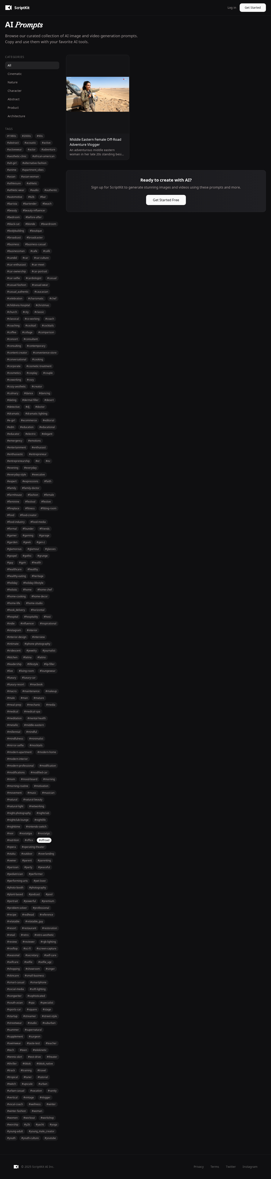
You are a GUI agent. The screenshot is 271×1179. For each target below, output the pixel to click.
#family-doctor (30, 488)
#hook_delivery (16, 610)
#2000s (26, 136)
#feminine (13, 501)
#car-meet (38, 264)
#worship (12, 1124)
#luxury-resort (15, 684)
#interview (38, 637)
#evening (12, 468)
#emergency (14, 440)
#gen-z (41, 542)
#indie (11, 623)
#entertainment (16, 447)
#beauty (12, 210)
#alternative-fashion (34, 163)
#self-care (50, 955)
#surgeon (34, 1036)
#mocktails (36, 745)
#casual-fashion (16, 285)
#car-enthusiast (16, 264)
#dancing (44, 393)
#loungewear (47, 671)
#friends (45, 528)
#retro (25, 935)
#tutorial (43, 1077)
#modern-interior (17, 759)
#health (36, 562)
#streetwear (14, 1023)
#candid (12, 258)
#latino (41, 657)
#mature (39, 698)
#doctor (40, 407)
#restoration (49, 928)
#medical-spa (32, 711)
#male (11, 698)
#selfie (28, 962)
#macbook (36, 684)
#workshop (47, 1118)
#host (47, 616)
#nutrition (13, 840)
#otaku (11, 853)
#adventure (48, 149)
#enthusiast (39, 447)
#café (46, 251)
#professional (41, 908)
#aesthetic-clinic (16, 156)
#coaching (13, 325)
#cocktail (30, 325)
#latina (27, 657)
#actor (32, 149)
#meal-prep (14, 705)
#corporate (14, 366)
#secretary (31, 955)
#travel (41, 1070)
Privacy (199, 1167)
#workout (29, 1118)
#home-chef (44, 589)
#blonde (30, 224)
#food (10, 515)
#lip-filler (49, 664)
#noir (10, 833)
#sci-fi (27, 948)
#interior (32, 630)
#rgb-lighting (48, 941)
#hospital (12, 616)
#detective (13, 407)
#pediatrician (15, 874)
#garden (12, 542)
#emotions (34, 440)
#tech (10, 1050)
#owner (11, 860)
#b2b (31, 197)
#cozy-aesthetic (16, 386)
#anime (11, 170)
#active (46, 143)
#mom (11, 779)
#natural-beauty (32, 799)
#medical (12, 711)
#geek (27, 542)
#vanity (52, 1090)
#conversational (16, 359)
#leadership (14, 664)
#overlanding (46, 853)
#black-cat (13, 224)
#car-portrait (39, 271)
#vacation (36, 1090)
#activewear (14, 149)
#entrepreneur (38, 454)
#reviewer (29, 941)
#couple (48, 373)
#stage (47, 1009)
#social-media (15, 989)
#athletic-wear (15, 190)
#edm (10, 427)
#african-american (43, 156)
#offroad (44, 840)
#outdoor (26, 853)
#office (29, 840)
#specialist (46, 1002)
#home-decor (40, 596)
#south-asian (15, 1002)
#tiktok (27, 1063)
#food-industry (16, 522)
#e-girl (11, 420)
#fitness (30, 508)
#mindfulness (15, 738)
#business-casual (35, 244)
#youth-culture (30, 1138)
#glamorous (14, 549)
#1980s (11, 136)
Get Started (253, 8)
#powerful (30, 901)
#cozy (30, 380)
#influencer (27, 623)
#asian (11, 176)
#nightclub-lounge (18, 820)
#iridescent (14, 650)
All (9, 65)
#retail (11, 935)
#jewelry (31, 650)
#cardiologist (33, 278)
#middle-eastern (34, 725)
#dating (11, 400)
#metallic (12, 725)
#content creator (17, 352)
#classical (13, 319)
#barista (12, 203)
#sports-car (14, 1009)
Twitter (231, 1167)
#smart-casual (15, 982)
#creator (37, 386)
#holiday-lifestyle (33, 583)
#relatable (13, 921)
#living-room (26, 671)
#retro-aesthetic (44, 935)
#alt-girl (12, 163)
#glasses (50, 549)
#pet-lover (40, 881)
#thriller (12, 1063)
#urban (43, 1084)
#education (26, 427)
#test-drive (34, 1057)
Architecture (16, 116)
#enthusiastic (15, 454)
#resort (11, 928)
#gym (22, 562)
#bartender (30, 203)
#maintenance (31, 691)
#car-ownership (16, 271)
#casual (52, 278)
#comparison (46, 332)
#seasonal (13, 955)
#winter (51, 1104)
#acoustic (30, 143)
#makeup (51, 691)
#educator (13, 434)
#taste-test (33, 1043)
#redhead (28, 914)
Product (13, 108)
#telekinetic (40, 1050)
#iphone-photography (37, 644)
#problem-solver (17, 908)
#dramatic (13, 413)
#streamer (29, 1016)
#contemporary (36, 346)
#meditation (14, 718)
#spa (32, 1002)
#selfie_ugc (45, 962)
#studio (32, 1023)
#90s (40, 136)
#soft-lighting (38, 989)
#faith (47, 481)
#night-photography (19, 813)
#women (12, 1118)
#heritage (37, 576)
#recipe (11, 914)
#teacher (51, 1043)
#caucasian (41, 291)
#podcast (34, 894)
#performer (36, 874)
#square (32, 1009)
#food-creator (28, 515)
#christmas (42, 305)
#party (28, 867)
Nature (13, 82)
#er (38, 461)
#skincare (13, 975)
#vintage (29, 1097)
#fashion (33, 495)
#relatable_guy (34, 921)
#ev (48, 461)
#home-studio (34, 603)
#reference (46, 914)
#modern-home (46, 752)
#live (10, 671)
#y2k (27, 1124)
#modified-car (39, 772)
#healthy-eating (16, 576)
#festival (30, 501)
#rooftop (12, 948)
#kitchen (12, 657)
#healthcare (14, 569)
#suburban (49, 1023)
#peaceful (44, 867)
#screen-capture (46, 948)
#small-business (34, 975)
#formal (12, 528)
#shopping (13, 969)
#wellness (35, 1104)
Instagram (250, 1167)
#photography (37, 887)
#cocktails (48, 325)
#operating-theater (33, 847)
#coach (49, 319)
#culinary (12, 393)
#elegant (47, 434)
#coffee (11, 332)
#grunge (42, 556)
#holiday (12, 583)
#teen (23, 1050)
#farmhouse (14, 495)
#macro (12, 691)
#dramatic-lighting (36, 413)
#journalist (49, 650)
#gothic (27, 556)
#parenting (44, 860)
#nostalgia (25, 833)
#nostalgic (44, 833)
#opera (11, 847)
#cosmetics (14, 373)
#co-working (32, 319)
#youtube (50, 1138)
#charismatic (36, 298)
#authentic (50, 190)
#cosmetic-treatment (38, 366)
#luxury (11, 677)
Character (15, 91)
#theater (52, 1057)
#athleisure (14, 183)
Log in (232, 8)
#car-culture (41, 258)
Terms (214, 1167)
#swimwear (14, 1043)
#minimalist (36, 738)
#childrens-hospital (18, 305)
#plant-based (15, 894)
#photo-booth (15, 887)
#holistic (12, 589)
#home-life (13, 603)
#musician (48, 793)
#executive (38, 474)
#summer (13, 1030)
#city (26, 312)
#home (27, 589)
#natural (12, 799)
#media (50, 705)
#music (32, 793)
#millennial (13, 732)
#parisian (12, 867)
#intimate (13, 644)
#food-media (38, 522)
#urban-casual (15, 1090)
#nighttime (13, 826)
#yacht (40, 1124)
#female (49, 495)
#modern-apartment (19, 752)
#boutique (36, 231)
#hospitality (31, 616)
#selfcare (12, 962)
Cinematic (15, 74)
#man (24, 698)
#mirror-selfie (15, 745)
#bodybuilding (15, 231)
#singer (50, 969)
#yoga (53, 1124)
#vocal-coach (15, 1104)
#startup (12, 1016)
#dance (28, 393)
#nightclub (43, 813)
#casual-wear (40, 285)
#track (11, 1070)
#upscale (27, 1084)
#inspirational (48, 623)
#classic (39, 312)
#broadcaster (35, 237)
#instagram (14, 630)
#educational (47, 427)
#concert (12, 339)
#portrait (12, 901)
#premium (48, 901)
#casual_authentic (18, 291)
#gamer (12, 535)
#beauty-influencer (34, 210)
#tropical (12, 1077)
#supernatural (33, 1030)
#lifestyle (32, 664)
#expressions (30, 481)
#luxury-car (29, 677)
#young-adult (15, 1131)
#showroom (33, 969)
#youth (11, 1138)
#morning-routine (17, 786)
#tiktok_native (45, 1063)
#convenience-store (45, 352)
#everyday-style (16, 474)
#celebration (14, 298)
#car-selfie (13, 278)
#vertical (12, 1097)
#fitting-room (48, 508)
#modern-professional (20, 765)
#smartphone (38, 982)
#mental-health (37, 718)
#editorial (48, 420)
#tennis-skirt (14, 1057)
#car (25, 258)
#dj (27, 407)
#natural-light (15, 806)
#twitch (11, 1084)
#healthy (33, 569)
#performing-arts (17, 881)
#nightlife (40, 820)
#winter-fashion (16, 1111)
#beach (47, 203)
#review (12, 941)
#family (11, 488)
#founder (28, 528)
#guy (10, 562)
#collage (27, 332)
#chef (53, 298)
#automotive (14, 197)
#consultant (31, 339)
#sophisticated (36, 996)
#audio (34, 190)
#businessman (16, 251)
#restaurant (29, 928)
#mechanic (33, 705)
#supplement (15, 1036)
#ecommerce (29, 420)
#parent (27, 860)
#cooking (37, 359)
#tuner (28, 1077)
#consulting (14, 346)
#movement (14, 793)
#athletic (32, 183)
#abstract (13, 143)
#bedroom (13, 217)
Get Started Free (166, 200)
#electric (30, 434)
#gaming (28, 535)
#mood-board (29, 779)
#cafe (33, 251)
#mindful (31, 732)
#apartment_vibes (33, 170)
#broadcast (14, 237)
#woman (37, 1111)
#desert (49, 400)
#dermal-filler (30, 400)
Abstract (13, 99)
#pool (49, 894)
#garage (44, 535)
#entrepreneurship (18, 461)
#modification (48, 765)
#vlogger (45, 1097)
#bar (43, 197)
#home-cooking (16, 596)
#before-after (34, 217)
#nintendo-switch (36, 826)
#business (13, 244)
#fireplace (13, 508)
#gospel (12, 556)
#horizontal (37, 610)
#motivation (41, 786)
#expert (12, 481)
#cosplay (32, 373)
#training (26, 1070)
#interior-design (16, 637)
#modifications (16, 772)
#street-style (49, 1016)
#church (12, 312)
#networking (36, 806)
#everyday (30, 468)
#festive (46, 501)
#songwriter (14, 996)
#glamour (33, 549)
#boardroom (48, 224)
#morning (49, 779)
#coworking (14, 380)
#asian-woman (30, 176)
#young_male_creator (41, 1131)
